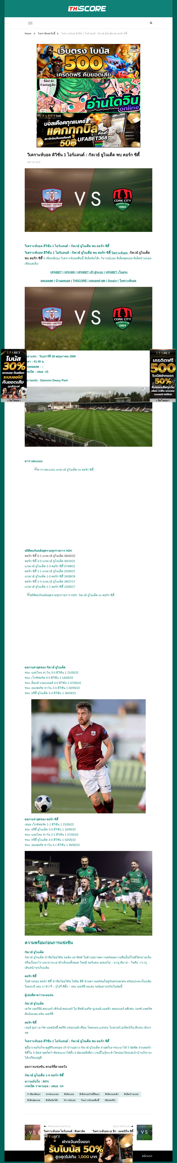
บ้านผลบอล (63, 280)
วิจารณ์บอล (70, 1100)
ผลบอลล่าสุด (97, 280)
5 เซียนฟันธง (33, 1094)
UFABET (56, 272)
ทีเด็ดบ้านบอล (131, 1094)
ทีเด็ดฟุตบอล (33, 1100)
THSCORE (80, 280)
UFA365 (69, 272)
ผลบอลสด (47, 280)
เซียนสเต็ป (110, 1100)
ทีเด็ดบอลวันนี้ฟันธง (90, 1094)
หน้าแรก (147, 1156)
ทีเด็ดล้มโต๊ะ (52, 1100)
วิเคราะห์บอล (120, 252)
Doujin (112, 280)
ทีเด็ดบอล (69, 1094)
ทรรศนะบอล (52, 1094)
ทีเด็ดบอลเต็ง (112, 1094)
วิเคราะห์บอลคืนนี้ (90, 1100)
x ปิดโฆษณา (14, 400)
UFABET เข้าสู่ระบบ (90, 272)
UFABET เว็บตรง (116, 272)
